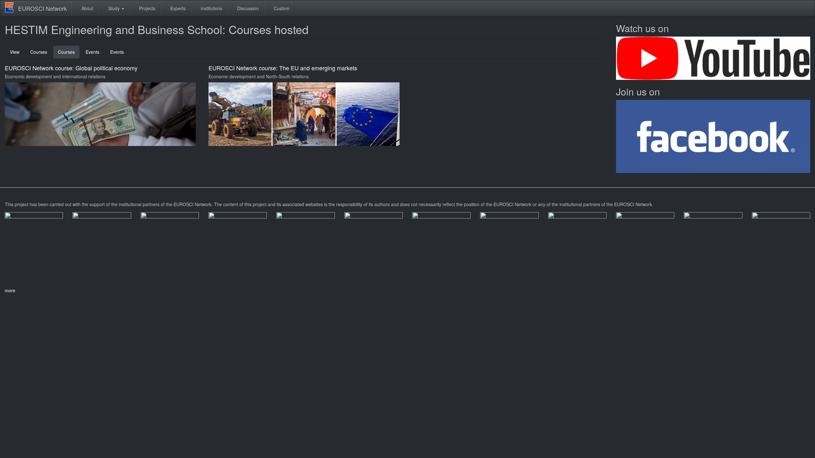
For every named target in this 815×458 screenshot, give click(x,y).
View (14, 52)
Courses (38, 52)
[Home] (11, 7)
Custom (281, 8)
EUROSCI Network (42, 8)
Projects (146, 8)
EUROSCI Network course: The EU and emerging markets (283, 68)
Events (92, 52)
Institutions (210, 8)
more (10, 290)
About (86, 8)
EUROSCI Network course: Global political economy (71, 68)
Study (114, 8)
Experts (177, 8)
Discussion (247, 8)
